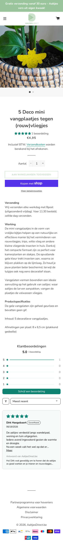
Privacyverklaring (31, 517)
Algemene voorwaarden (31, 507)
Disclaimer (31, 512)
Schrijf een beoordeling (31, 391)
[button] (23, 133)
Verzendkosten (36, 144)
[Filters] (5, 401)
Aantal (22, 163)
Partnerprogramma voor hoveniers (31, 502)
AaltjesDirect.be (37, 525)
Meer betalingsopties (31, 190)
